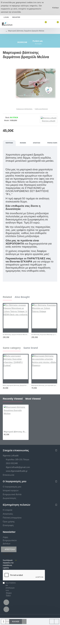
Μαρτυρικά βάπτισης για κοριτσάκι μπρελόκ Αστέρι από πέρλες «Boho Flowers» (44, 385)
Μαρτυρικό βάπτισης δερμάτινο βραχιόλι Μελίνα (16, 432)
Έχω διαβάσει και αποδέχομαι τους (11, 589)
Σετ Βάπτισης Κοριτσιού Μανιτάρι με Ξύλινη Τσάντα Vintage (44, 334)
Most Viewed (33, 398)
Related (7, 297)
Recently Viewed (13, 398)
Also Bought (22, 297)
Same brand (30, 347)
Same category (12, 347)
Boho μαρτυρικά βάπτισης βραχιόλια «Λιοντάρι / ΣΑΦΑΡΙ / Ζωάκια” (16, 385)
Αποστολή (36, 143)
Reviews (23, 143)
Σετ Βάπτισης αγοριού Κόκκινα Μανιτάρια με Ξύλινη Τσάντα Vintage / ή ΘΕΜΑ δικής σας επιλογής (16, 334)
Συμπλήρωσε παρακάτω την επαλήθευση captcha (8, 564)
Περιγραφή (9, 143)
